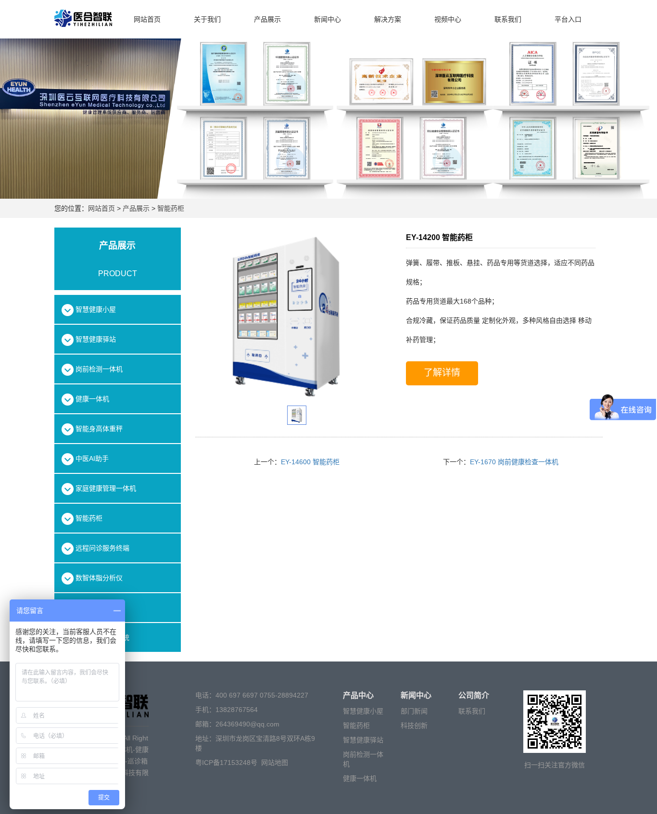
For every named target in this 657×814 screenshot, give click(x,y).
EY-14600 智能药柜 (310, 462)
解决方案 (387, 19)
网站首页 (147, 19)
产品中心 (358, 695)
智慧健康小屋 (363, 711)
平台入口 (568, 19)
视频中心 (447, 19)
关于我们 (207, 19)
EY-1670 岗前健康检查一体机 (514, 462)
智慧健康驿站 (363, 740)
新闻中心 (327, 19)
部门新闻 (414, 711)
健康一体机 (360, 778)
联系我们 (507, 19)
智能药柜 (169, 208)
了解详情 (442, 373)
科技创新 (414, 725)
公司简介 (473, 695)
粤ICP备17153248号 (226, 762)
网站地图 (274, 762)
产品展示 (267, 19)
